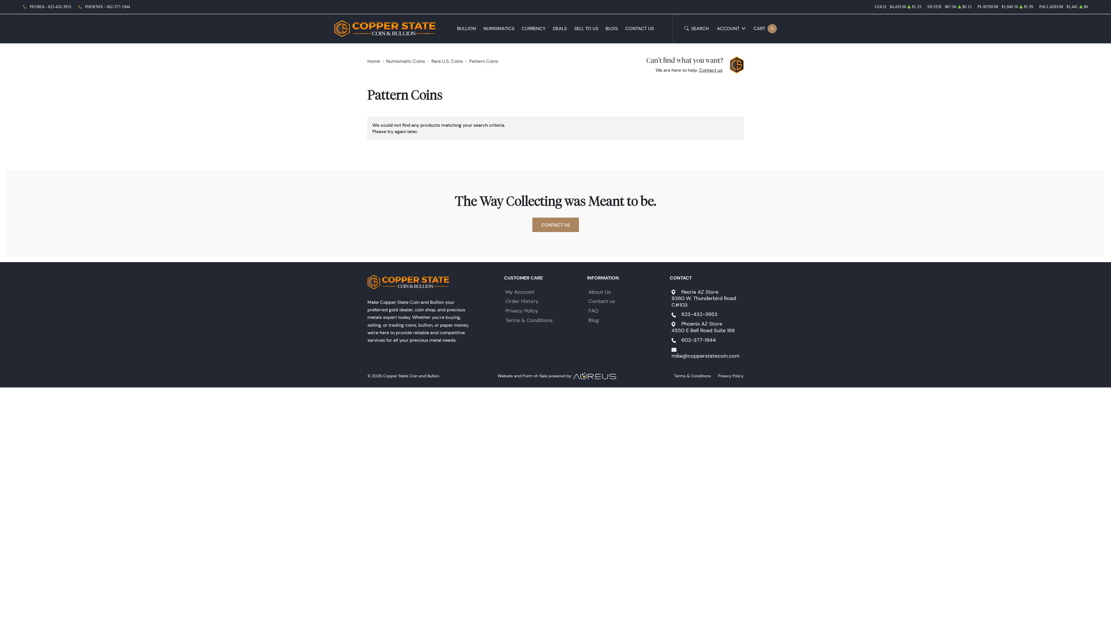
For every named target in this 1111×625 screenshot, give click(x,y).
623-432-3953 (699, 314)
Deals (560, 28)
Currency (533, 28)
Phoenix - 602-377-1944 (107, 7)
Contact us (710, 70)
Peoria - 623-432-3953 (50, 7)
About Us (599, 292)
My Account (519, 292)
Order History (521, 301)
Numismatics (498, 28)
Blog (612, 28)
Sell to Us (586, 28)
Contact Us (639, 28)
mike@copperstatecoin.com (706, 356)
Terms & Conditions (529, 320)
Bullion (466, 28)
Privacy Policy (521, 311)
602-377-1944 (698, 340)
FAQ (593, 311)
